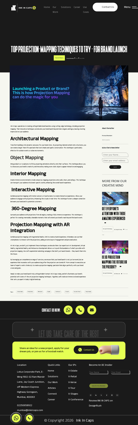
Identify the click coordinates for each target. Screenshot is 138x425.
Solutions (66, 8)
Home (47, 8)
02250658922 (24, 406)
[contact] (86, 350)
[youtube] (118, 395)
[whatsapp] (112, 395)
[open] (105, 223)
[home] (23, 8)
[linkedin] (96, 395)
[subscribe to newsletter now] (115, 166)
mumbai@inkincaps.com (30, 410)
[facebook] (107, 395)
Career (77, 8)
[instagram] (91, 395)
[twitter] (102, 395)
